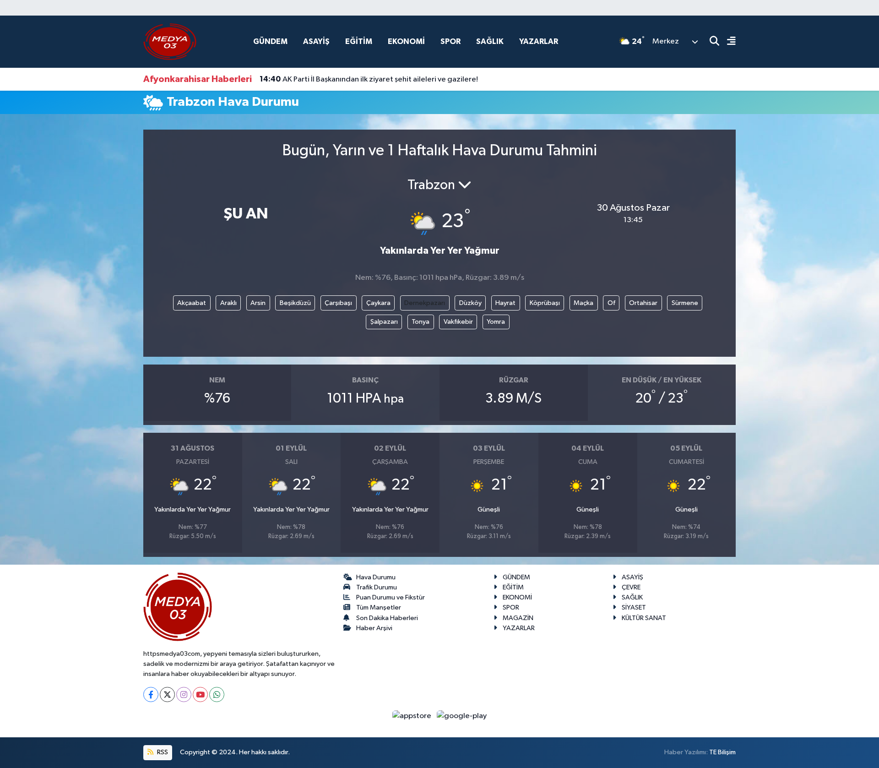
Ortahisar (643, 303)
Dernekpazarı (424, 303)
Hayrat (505, 303)
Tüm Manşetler (378, 607)
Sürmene (685, 303)
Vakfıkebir (458, 321)
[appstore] (413, 715)
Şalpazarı (384, 321)
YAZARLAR (538, 41)
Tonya (420, 321)
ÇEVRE (631, 587)
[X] (167, 694)
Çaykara (378, 303)
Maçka (583, 303)
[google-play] (462, 715)
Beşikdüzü (295, 303)
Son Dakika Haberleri (387, 618)
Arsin (258, 303)
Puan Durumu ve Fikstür (390, 597)
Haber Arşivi (374, 628)
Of (611, 303)
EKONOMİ (406, 41)
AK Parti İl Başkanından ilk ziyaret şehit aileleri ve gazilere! (369, 79)
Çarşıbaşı (338, 303)
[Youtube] (200, 694)
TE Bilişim (722, 752)
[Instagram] (183, 694)
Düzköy (470, 303)
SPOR (450, 41)
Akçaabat (191, 303)
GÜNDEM (270, 41)
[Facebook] (150, 694)
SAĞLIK (490, 41)
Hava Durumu (376, 577)
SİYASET (634, 607)
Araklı (228, 303)
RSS (162, 752)
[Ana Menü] (727, 42)
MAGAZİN (518, 618)
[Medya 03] (169, 41)
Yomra (496, 321)
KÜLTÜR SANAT (644, 618)
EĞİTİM (358, 41)
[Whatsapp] (216, 694)
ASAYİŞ (316, 41)
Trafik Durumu (376, 587)
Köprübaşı (545, 303)
